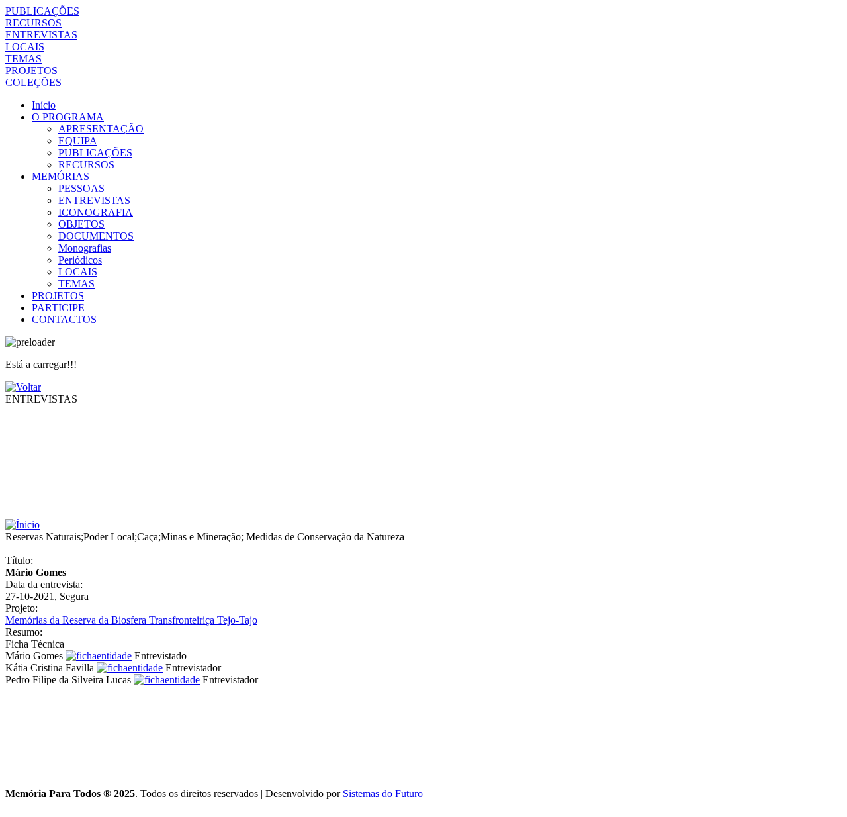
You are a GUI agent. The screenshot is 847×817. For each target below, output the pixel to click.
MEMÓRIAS (60, 176)
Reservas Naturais (43, 536)
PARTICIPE (58, 307)
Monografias (84, 248)
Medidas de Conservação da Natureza (325, 536)
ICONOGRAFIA (95, 212)
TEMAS (23, 58)
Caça (147, 536)
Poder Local (108, 536)
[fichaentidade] (99, 655)
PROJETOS (31, 70)
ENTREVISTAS (41, 34)
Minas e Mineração (201, 536)
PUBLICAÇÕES (42, 11)
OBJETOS (81, 224)
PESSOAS (81, 188)
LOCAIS (24, 46)
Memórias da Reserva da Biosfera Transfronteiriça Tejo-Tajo (131, 620)
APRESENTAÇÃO (101, 128)
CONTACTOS (64, 319)
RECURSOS (33, 22)
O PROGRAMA (68, 116)
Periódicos (80, 259)
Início (44, 105)
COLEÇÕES (33, 82)
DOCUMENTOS (96, 236)
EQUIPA (77, 140)
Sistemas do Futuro (383, 793)
